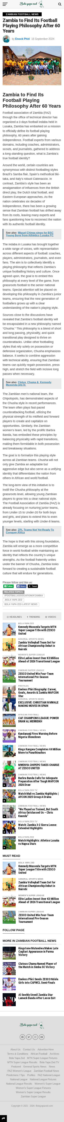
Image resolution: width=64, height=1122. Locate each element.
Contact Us (29, 1049)
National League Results (19, 1083)
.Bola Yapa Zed (13, 600)
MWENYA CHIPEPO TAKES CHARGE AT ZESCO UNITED (38, 766)
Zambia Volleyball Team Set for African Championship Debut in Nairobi (36, 646)
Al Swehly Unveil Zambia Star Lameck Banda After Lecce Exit (36, 996)
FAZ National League (49, 1075)
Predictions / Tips (15, 1075)
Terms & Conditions (17, 1053)
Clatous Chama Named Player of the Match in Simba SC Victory (37, 965)
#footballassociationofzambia (23, 595)
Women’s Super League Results (33, 1092)
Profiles (31, 1075)
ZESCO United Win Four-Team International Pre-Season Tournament (35, 677)
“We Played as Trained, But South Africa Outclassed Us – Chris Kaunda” (38, 812)
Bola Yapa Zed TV (49, 1062)
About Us (16, 1049)
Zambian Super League (31, 912)
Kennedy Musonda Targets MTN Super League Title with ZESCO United (37, 630)
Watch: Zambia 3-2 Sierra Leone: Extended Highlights (37, 826)
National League (18, 1079)
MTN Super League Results (22, 1062)
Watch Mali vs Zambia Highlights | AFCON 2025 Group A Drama (38, 795)
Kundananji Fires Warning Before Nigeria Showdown (37, 735)
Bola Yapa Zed (26, 863)
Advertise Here (46, 1049)
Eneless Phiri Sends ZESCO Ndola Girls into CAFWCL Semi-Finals (38, 980)
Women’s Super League (47, 1083)
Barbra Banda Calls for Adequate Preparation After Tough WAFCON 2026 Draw (38, 781)
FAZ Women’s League (19, 1070)
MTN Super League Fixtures (42, 1058)
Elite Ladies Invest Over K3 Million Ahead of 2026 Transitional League (39, 659)
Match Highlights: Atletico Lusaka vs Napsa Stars (38, 842)
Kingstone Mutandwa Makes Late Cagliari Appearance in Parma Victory (38, 952)
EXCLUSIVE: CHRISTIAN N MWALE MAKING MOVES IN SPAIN (38, 704)
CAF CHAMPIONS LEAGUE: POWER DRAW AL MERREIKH (38, 719)
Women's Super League (31, 895)
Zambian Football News (46, 1070)
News (52, 1066)
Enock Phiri (22, 38)
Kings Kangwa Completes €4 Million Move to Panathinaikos (39, 751)
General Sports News (30, 879)
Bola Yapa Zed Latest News (20, 604)
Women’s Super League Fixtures (33, 1088)
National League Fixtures (43, 1079)
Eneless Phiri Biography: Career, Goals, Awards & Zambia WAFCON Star (38, 693)
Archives (54, 1053)
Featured (16, 1066)
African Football (39, 1053)
